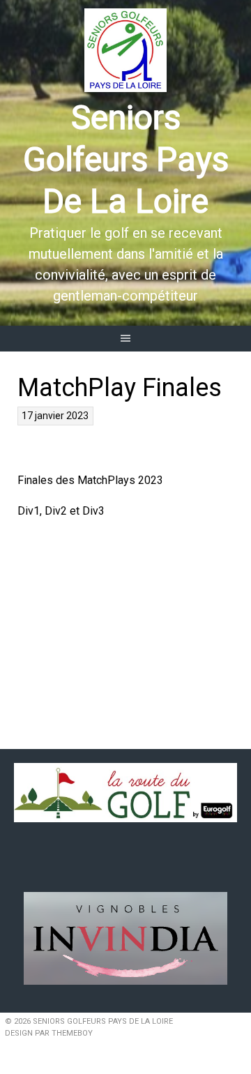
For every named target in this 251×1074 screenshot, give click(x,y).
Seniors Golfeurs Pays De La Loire (126, 159)
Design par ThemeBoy (49, 1033)
